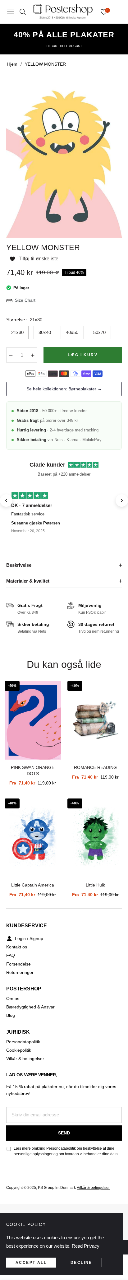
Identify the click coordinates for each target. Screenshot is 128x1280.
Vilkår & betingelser (25, 1058)
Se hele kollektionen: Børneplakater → (64, 388)
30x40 (45, 332)
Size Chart (25, 300)
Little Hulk (95, 884)
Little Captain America (32, 884)
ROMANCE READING (95, 767)
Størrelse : (24, 319)
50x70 (99, 332)
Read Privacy (85, 1246)
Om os (12, 998)
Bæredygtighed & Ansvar (30, 1006)
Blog (10, 1015)
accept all (31, 1262)
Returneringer (20, 972)
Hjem (12, 64)
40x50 (72, 332)
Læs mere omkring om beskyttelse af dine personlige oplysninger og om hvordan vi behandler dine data (66, 1151)
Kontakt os (16, 946)
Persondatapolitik (23, 1041)
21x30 (17, 332)
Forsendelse (18, 963)
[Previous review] (6, 500)
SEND (64, 1132)
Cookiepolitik (18, 1050)
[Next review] (122, 500)
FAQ (10, 955)
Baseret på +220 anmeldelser (64, 474)
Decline (81, 1262)
